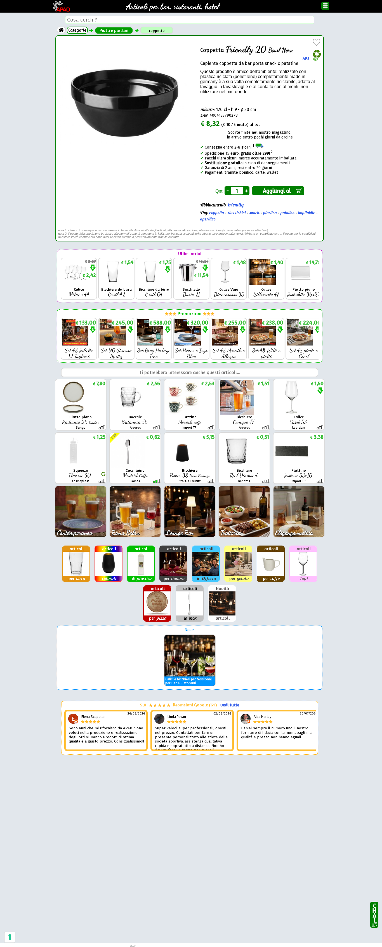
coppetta (216, 213)
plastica (270, 213)
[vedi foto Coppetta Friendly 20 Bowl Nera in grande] (123, 41)
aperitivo (208, 219)
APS (306, 58)
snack (254, 213)
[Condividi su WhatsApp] (315, 58)
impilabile (306, 213)
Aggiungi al (278, 190)
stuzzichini (237, 213)
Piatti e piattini (114, 30)
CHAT (374, 911)
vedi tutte (229, 705)
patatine (287, 213)
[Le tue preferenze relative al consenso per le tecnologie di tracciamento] (9, 937)
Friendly (235, 204)
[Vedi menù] (325, 6)
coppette (156, 30)
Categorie (77, 30)
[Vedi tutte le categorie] (61, 30)
